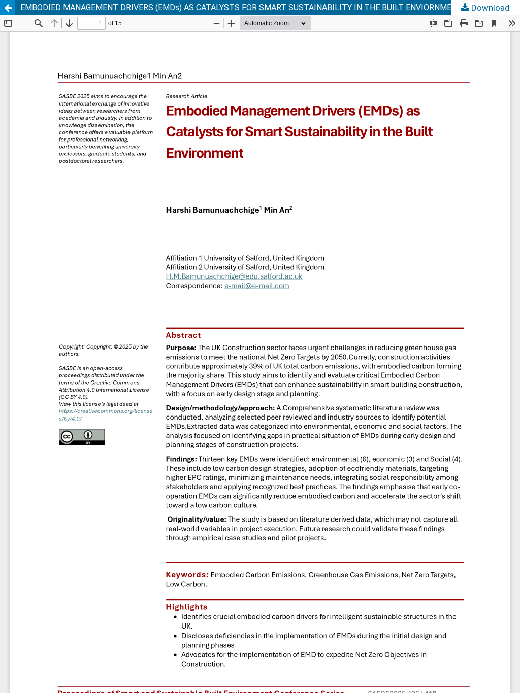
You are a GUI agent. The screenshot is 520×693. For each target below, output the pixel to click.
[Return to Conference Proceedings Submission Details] (7, 7)
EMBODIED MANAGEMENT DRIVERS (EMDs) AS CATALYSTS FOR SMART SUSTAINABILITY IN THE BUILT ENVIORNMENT (241, 7)
